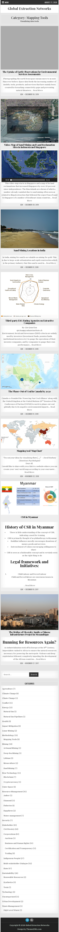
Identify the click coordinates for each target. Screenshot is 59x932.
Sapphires (8, 811)
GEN (21, 94)
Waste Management (11, 906)
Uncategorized (9, 897)
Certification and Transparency (22, 278)
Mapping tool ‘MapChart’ (29, 450)
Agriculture (7, 689)
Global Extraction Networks (29, 8)
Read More (38, 90)
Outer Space (22, 35)
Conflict (24, 106)
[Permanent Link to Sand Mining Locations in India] (29, 228)
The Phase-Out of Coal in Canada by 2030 (29, 391)
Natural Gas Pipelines (13, 717)
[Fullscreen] (55, 180)
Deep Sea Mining (11, 753)
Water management (42, 108)
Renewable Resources (13, 877)
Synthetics (8, 882)
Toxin (6, 887)
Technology (7, 892)
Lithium (7, 758)
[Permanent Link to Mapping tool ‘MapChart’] (29, 434)
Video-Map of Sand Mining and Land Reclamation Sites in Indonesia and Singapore (29, 146)
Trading (8, 853)
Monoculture (9, 763)
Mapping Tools (30, 33)
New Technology (46, 33)
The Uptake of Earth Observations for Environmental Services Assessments (29, 73)
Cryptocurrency (11, 782)
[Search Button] (31, 920)
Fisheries (36, 106)
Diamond (7, 801)
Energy (14, 604)
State (51, 493)
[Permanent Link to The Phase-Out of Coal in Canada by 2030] (29, 371)
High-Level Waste (11, 910)
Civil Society (36, 488)
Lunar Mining (8, 731)
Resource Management (12, 792)
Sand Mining (25, 108)
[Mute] (52, 180)
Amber (7, 795)
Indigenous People (12, 858)
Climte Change (8, 698)
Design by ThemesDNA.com (29, 929)
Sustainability (38, 35)
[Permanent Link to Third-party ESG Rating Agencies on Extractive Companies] (29, 295)
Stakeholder (39, 493)
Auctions (9, 838)
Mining (13, 108)
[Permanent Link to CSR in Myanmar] (29, 498)
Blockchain (8, 777)
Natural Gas (9, 711)
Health (5, 721)
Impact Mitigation (10, 726)
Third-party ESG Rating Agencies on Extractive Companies (29, 321)
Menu (7, 2)
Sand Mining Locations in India (29, 250)
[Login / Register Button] (27, 920)
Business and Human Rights (15, 488)
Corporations (45, 278)
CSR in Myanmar (29, 517)
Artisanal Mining (11, 748)
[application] (29, 166)
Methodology (31, 216)
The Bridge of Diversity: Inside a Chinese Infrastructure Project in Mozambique (29, 633)
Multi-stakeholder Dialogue (18, 493)
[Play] (3, 180)
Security (6, 820)
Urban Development (11, 901)
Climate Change (13, 33)
